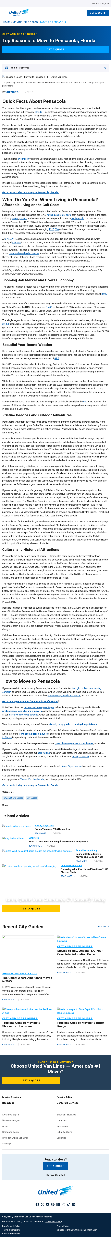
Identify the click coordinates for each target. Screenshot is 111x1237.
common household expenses (24, 253)
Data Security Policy (11, 1226)
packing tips (44, 753)
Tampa (23, 779)
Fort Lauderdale (36, 779)
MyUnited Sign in (100, 3)
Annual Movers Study (86, 850)
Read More (40, 833)
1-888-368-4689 (53, 1221)
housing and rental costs (59, 215)
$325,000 (54, 229)
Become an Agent (11, 1120)
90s (85, 401)
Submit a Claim (64, 1132)
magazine (71, 766)
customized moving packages (39, 707)
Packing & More (65, 1097)
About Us (7, 1126)
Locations (62, 1120)
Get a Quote (98, 13)
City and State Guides (13, 798)
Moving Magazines (44, 825)
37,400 (6, 324)
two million (23, 158)
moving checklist (80, 756)
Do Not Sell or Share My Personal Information (77, 1230)
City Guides (32, 798)
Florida (38, 112)
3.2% (104, 294)
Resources (8, 1103)
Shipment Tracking (66, 1115)
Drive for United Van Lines (15, 1138)
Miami (15, 218)
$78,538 (16, 242)
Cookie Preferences (11, 1234)
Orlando (23, 218)
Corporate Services (67, 1103)
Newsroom (62, 1126)
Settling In (34, 838)
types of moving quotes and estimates (74, 743)
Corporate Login (10, 1132)
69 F (56, 358)
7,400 (49, 307)
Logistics (61, 1138)
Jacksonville (77, 218)
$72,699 (9, 239)
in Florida (7, 737)
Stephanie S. (12, 91)
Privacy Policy (63, 1226)
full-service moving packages (23, 714)
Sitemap (6, 1144)
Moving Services (11, 1097)
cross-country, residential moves (64, 695)
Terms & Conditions (11, 1230)
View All (102, 927)
